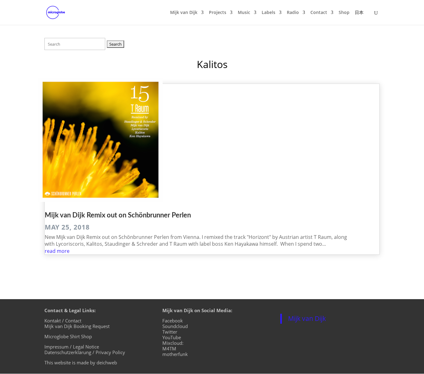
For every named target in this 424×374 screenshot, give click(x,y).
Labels (268, 12)
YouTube (171, 337)
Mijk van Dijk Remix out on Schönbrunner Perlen (118, 215)
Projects (217, 12)
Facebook (172, 320)
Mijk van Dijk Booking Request (77, 326)
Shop (344, 12)
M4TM (169, 348)
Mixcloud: (172, 343)
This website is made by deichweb (80, 362)
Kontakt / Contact (62, 320)
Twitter (169, 332)
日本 (359, 12)
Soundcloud (175, 326)
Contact (318, 12)
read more (57, 251)
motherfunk (175, 354)
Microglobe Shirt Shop (68, 336)
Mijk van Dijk (183, 12)
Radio (293, 12)
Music (244, 12)
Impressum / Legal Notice (71, 347)
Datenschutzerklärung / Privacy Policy (84, 352)
